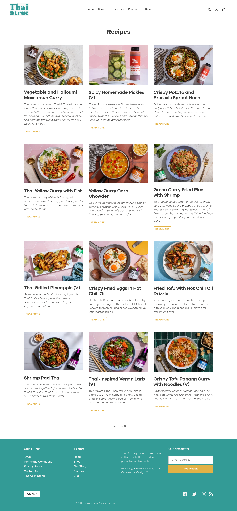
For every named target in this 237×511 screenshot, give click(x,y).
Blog (76, 476)
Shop (77, 461)
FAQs (27, 457)
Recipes (79, 471)
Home (77, 457)
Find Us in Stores (34, 476)
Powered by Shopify (108, 503)
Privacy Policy (33, 466)
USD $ (31, 493)
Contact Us (31, 471)
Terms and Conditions (38, 461)
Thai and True (90, 503)
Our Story (80, 466)
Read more (33, 131)
